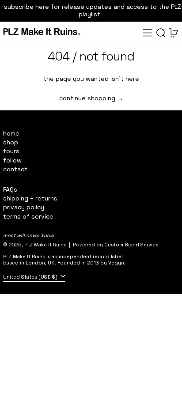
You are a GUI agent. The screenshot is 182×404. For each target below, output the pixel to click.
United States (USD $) (31, 276)
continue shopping (87, 98)
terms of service (28, 216)
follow (12, 160)
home (11, 133)
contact (15, 169)
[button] (161, 33)
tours (11, 151)
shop (10, 142)
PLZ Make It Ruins (45, 245)
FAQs (10, 189)
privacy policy (23, 207)
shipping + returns (30, 198)
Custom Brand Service (131, 245)
